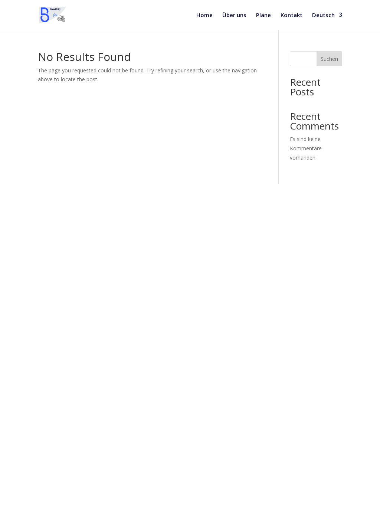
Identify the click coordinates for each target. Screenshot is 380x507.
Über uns (234, 15)
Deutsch (323, 15)
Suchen (329, 58)
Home (204, 15)
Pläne (263, 15)
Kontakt (291, 15)
